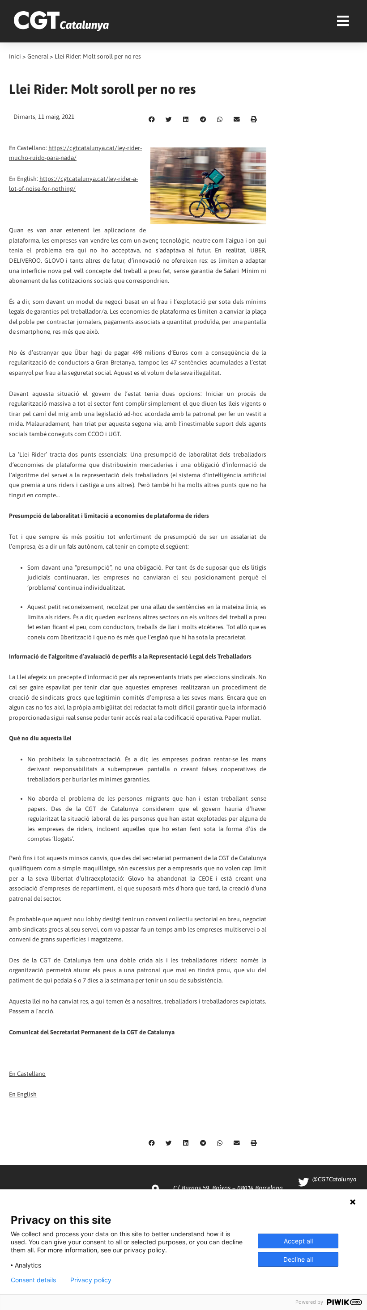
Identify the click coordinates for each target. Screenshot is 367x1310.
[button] (152, 120)
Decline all (298, 1259)
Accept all (298, 1241)
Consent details (33, 1280)
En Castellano (27, 1073)
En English (23, 1094)
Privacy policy (90, 1280)
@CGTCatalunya (334, 1179)
